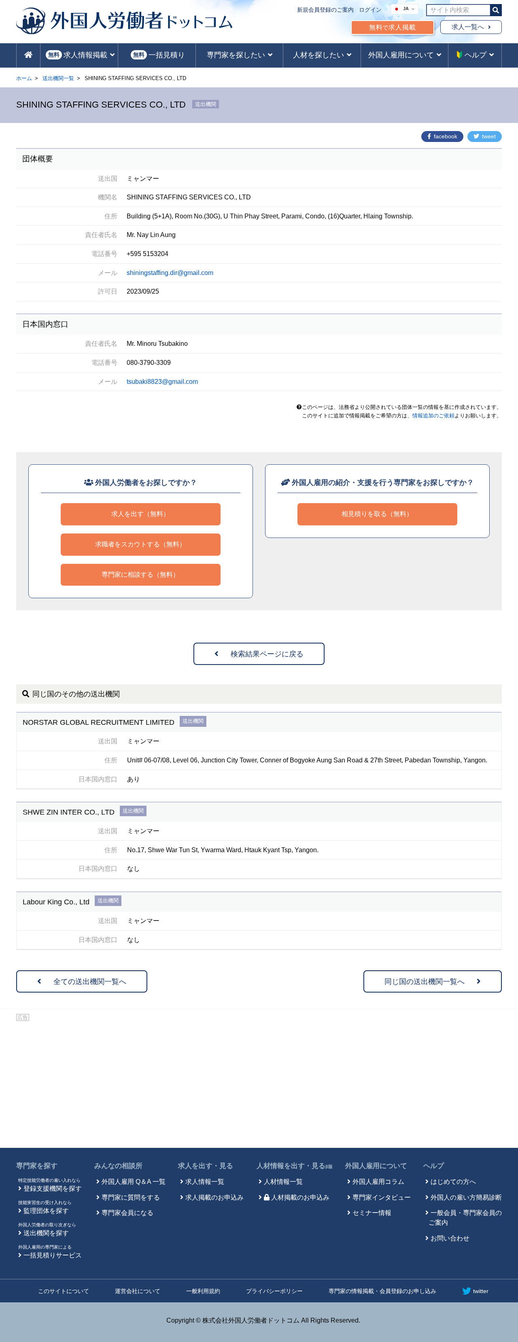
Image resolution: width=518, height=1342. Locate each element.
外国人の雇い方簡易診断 (466, 1197)
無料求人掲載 (392, 27)
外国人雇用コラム (378, 1181)
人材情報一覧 (283, 1181)
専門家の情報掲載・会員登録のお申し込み (382, 1291)
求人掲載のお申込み (214, 1197)
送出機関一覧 (58, 78)
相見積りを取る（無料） (377, 513)
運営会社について (137, 1291)
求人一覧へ (468, 26)
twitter (480, 1291)
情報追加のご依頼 (433, 416)
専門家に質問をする (131, 1197)
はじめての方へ (453, 1181)
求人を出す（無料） (140, 513)
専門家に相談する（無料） (140, 574)
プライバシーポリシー (274, 1291)
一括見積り (159, 55)
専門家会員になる (127, 1212)
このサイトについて (63, 1291)
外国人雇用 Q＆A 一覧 (134, 1181)
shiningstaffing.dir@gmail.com (170, 272)
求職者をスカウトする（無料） (140, 544)
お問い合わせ (450, 1238)
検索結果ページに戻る (267, 654)
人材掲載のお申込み (300, 1197)
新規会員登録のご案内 (325, 9)
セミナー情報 (371, 1212)
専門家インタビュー (381, 1197)
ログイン (370, 9)
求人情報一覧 (204, 1181)
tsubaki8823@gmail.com (162, 381)
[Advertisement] (259, 1083)
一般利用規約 (203, 1291)
